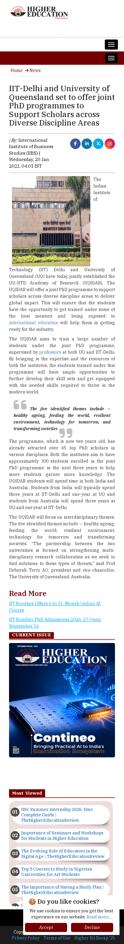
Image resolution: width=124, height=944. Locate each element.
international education (34, 322)
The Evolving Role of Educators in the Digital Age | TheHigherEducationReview (62, 853)
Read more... (99, 917)
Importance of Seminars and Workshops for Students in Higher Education (62, 835)
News (35, 70)
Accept (46, 927)
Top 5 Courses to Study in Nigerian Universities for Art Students (56, 871)
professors (50, 352)
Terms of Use (57, 938)
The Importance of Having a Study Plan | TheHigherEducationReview (62, 889)
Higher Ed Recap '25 (94, 938)
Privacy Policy (26, 938)
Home (17, 70)
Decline (92, 927)
